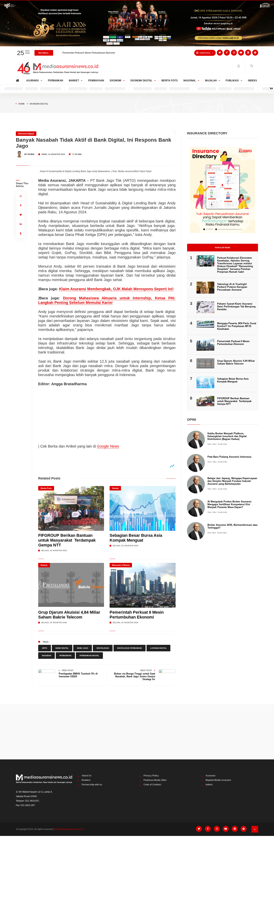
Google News (108, 446)
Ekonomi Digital (141, 80)
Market (74, 80)
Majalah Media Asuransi (218, 780)
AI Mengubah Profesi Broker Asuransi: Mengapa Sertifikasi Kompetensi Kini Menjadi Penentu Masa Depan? (229, 504)
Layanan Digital (158, 648)
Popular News (222, 248)
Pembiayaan (96, 80)
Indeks (252, 80)
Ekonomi (115, 80)
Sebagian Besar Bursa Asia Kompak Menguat (136, 538)
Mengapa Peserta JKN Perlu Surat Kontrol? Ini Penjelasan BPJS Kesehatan (100, 53)
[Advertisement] (137, 732)
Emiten (44, 565)
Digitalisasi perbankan (129, 648)
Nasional (189, 80)
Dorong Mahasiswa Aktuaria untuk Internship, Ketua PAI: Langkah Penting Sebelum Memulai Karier (107, 300)
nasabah (46, 656)
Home (18, 79)
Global (115, 488)
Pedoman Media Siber (155, 780)
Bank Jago (82, 648)
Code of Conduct (152, 784)
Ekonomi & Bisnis (121, 565)
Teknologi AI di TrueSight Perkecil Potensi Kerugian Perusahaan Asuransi (232, 287)
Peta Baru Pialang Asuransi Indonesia (229, 456)
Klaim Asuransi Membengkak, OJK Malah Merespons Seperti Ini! (116, 289)
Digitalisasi (103, 648)
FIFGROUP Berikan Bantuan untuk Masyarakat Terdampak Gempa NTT (67, 540)
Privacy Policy (151, 775)
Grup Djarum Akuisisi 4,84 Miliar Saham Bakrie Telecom (69, 614)
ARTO (44, 648)
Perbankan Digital (89, 656)
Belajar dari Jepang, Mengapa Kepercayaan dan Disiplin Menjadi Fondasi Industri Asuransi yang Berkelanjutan (232, 481)
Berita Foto (169, 80)
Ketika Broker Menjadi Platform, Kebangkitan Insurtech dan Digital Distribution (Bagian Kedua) (227, 436)
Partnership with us (92, 784)
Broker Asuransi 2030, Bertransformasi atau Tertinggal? (232, 526)
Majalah (211, 80)
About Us (87, 775)
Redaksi (86, 780)
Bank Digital (62, 648)
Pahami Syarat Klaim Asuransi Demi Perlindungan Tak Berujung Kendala (236, 306)
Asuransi (32, 80)
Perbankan (55, 80)
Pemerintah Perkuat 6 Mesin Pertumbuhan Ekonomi (137, 614)
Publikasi (232, 80)
